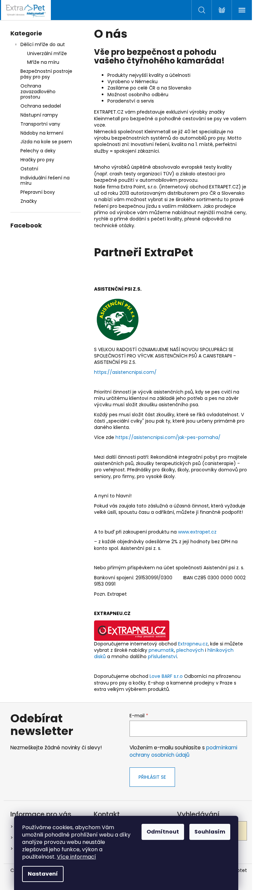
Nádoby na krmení (41, 133)
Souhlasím (209, 832)
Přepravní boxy (37, 192)
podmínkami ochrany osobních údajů (183, 751)
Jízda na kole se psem (46, 141)
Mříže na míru (43, 62)
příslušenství (162, 656)
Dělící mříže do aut (42, 44)
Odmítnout (163, 832)
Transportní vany (40, 124)
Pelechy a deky (38, 150)
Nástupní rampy (39, 115)
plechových (190, 650)
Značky (28, 201)
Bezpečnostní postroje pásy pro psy (46, 74)
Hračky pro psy (37, 159)
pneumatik (161, 650)
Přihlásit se (152, 777)
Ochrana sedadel (40, 106)
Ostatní (29, 168)
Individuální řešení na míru (45, 180)
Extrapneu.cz (193, 643)
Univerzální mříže (47, 53)
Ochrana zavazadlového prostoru (38, 92)
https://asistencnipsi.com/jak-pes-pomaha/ (168, 437)
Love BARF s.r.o (166, 676)
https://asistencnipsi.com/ (125, 372)
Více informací (76, 857)
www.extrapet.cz (197, 532)
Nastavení (43, 874)
